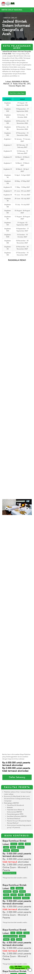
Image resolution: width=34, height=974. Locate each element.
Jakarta (6, 847)
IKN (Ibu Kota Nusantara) (10, 936)
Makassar (22, 936)
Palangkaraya (7, 898)
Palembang (17, 898)
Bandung (14, 844)
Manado (6, 939)
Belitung (22, 891)
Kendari (6, 895)
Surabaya (6, 850)
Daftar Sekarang (17, 777)
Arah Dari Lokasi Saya (17, 93)
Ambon (19, 933)
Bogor (21, 844)
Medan (20, 895)
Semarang (20, 847)
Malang (13, 847)
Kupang (26, 933)
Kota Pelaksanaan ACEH (17, 47)
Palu (13, 939)
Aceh (13, 933)
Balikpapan (19, 888)
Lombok (14, 895)
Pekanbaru (26, 898)
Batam (15, 891)
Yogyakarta (15, 850)
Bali (12, 888)
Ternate (19, 939)
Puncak (28, 844)
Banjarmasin (7, 891)
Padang (28, 895)
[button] (31, 9)
